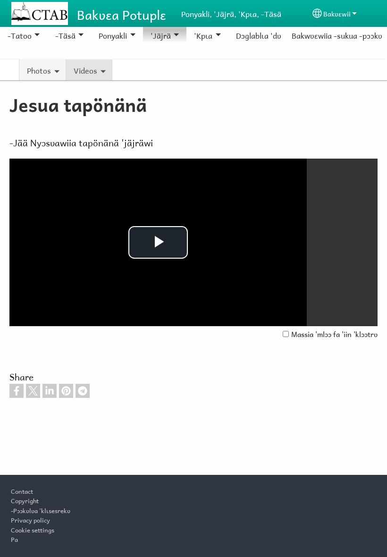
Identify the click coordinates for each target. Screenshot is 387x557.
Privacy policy (30, 519)
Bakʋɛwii (337, 13)
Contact (22, 490)
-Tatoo (20, 35)
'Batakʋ (15, 51)
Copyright (25, 500)
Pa (14, 538)
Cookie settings (32, 529)
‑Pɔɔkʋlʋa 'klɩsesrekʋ (40, 510)
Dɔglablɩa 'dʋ (258, 35)
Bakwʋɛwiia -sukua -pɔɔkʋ (337, 35)
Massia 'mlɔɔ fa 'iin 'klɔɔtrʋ (334, 333)
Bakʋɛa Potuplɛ (121, 13)
